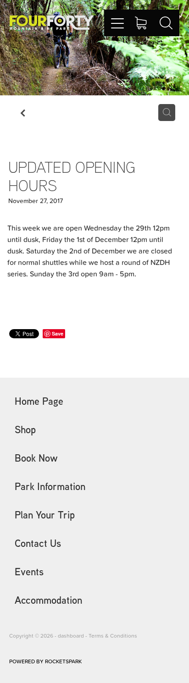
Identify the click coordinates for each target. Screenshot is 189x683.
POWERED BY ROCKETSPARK (45, 661)
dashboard (71, 635)
